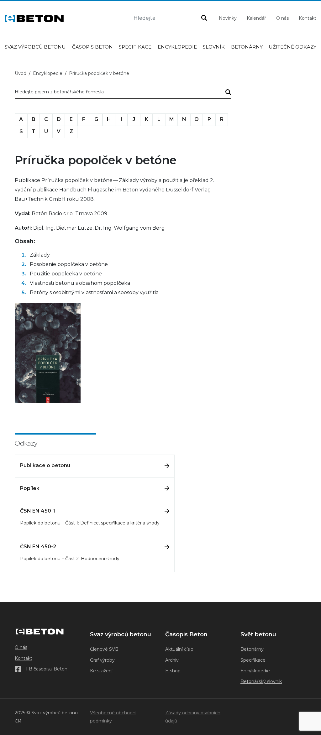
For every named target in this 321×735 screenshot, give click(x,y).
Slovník (214, 47)
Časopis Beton (92, 47)
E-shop (173, 671)
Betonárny (247, 47)
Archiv (172, 660)
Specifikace (135, 47)
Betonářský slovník (261, 681)
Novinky (228, 18)
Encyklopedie (177, 47)
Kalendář (256, 18)
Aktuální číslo (179, 649)
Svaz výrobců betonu (35, 47)
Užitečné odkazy (292, 47)
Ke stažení (101, 671)
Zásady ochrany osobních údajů (192, 717)
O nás (282, 18)
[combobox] (123, 93)
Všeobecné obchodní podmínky (113, 717)
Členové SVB (104, 649)
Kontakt (307, 18)
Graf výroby (102, 660)
